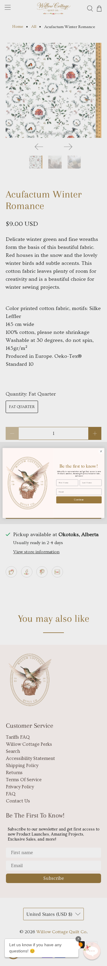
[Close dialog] (101, 451)
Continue (79, 499)
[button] (91, 951)
